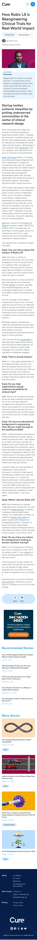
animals (12, 285)
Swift (4, 223)
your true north (8, 582)
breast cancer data (18, 517)
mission (27, 552)
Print (22, 601)
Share (15, 601)
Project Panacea (17, 510)
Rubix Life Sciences (9, 157)
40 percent (23, 148)
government (25, 340)
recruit (20, 387)
